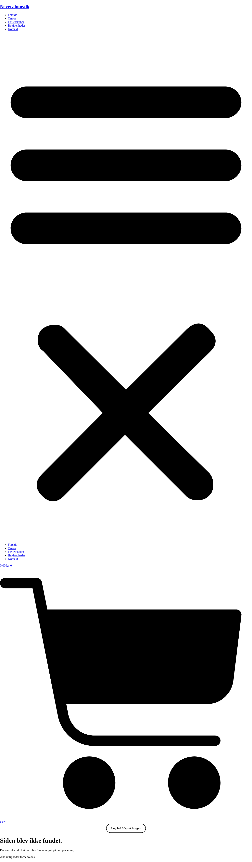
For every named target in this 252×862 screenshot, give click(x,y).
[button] (126, 287)
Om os (12, 18)
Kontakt (13, 29)
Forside (12, 15)
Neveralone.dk (14, 6)
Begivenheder (16, 25)
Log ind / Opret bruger (126, 828)
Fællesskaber (16, 22)
